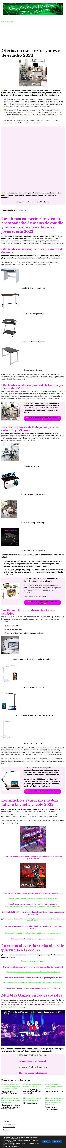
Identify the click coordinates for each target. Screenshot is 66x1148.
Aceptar (46, 1141)
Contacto (6, 1130)
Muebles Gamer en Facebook (33, 1061)
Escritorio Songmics (33, 466)
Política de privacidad (10, 1124)
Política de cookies (9, 1127)
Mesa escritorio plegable (33, 314)
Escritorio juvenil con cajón (33, 288)
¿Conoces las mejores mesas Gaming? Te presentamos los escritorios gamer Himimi (33, 858)
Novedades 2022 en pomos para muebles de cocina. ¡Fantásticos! (33, 988)
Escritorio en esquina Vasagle (33, 523)
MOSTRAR (23, 210)
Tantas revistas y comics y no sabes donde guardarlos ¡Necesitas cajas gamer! (33, 927)
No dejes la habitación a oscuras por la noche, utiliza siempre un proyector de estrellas (33, 913)
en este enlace (15, 1146)
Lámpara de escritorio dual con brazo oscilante (33, 659)
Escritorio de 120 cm (33, 370)
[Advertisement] (33, 35)
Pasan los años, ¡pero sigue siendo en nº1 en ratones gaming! (33, 904)
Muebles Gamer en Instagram (33, 1073)
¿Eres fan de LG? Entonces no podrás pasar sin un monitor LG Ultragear (33, 893)
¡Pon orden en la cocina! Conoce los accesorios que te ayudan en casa (33, 978)
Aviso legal (6, 1121)
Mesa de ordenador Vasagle (33, 342)
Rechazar (57, 1141)
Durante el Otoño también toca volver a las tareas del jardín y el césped (33, 967)
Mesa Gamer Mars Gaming (33, 551)
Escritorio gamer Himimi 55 (33, 494)
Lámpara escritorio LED (33, 744)
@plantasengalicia (19, 1000)
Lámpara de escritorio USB (33, 687)
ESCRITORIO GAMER (7, 21)
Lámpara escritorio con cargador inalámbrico (33, 715)
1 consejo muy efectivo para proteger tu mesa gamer (33, 939)
